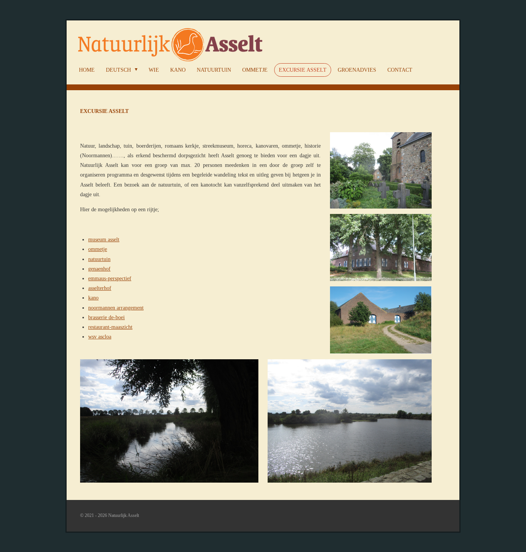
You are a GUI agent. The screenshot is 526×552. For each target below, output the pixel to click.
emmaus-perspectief (109, 278)
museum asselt (103, 239)
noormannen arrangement (116, 308)
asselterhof (99, 288)
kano (93, 298)
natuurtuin (99, 259)
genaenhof (99, 269)
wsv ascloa (99, 337)
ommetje (97, 249)
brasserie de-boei (106, 317)
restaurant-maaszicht (110, 327)
